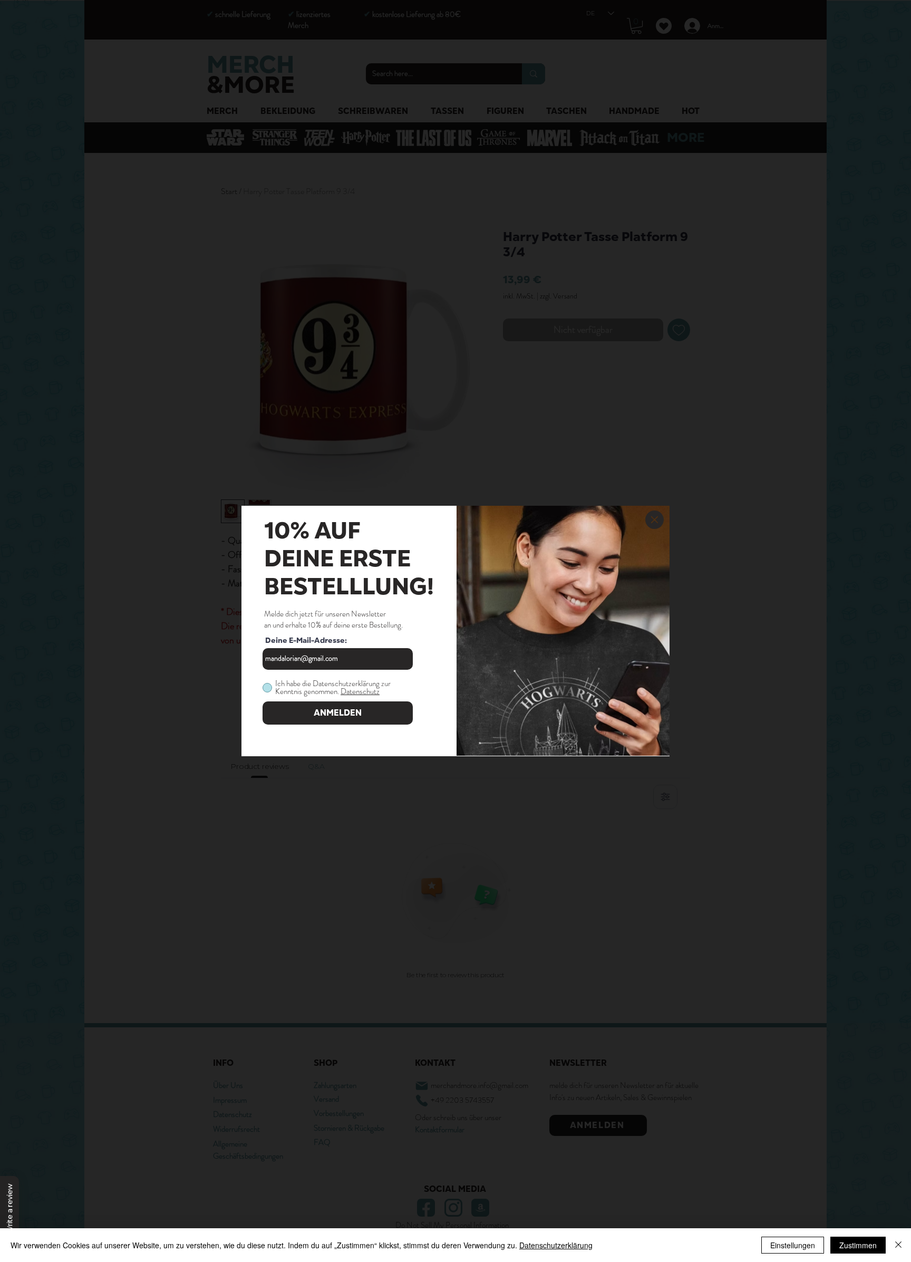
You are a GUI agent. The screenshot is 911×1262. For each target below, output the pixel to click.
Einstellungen (792, 1245)
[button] (654, 519)
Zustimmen (858, 1245)
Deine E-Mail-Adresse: (306, 640)
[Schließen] (898, 1245)
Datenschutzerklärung (556, 1245)
